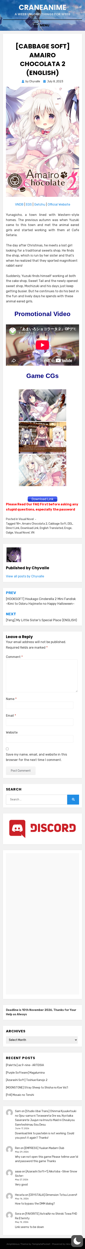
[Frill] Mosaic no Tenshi (20, 1095)
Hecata (20, 1195)
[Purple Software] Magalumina (25, 1072)
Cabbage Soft (57, 523)
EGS (29, 204)
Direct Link (12, 528)
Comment (14, 657)
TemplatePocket (41, 1244)
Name (11, 699)
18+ (18, 523)
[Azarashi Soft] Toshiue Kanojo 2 (26, 1080)
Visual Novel (26, 519)
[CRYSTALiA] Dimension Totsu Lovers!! (53, 1195)
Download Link (30, 528)
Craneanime (42, 7)
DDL (70, 523)
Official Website (59, 204)
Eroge (68, 528)
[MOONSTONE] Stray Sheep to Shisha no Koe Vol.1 (37, 1087)
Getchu (39, 204)
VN (32, 532)
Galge (9, 532)
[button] (77, 1241)
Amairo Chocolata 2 (34, 523)
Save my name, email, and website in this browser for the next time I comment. (36, 757)
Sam (18, 1111)
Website (12, 732)
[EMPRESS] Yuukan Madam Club (44, 1148)
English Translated (51, 528)
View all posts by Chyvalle (25, 576)
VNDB (19, 204)
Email (11, 715)
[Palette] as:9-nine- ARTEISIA (25, 1065)
